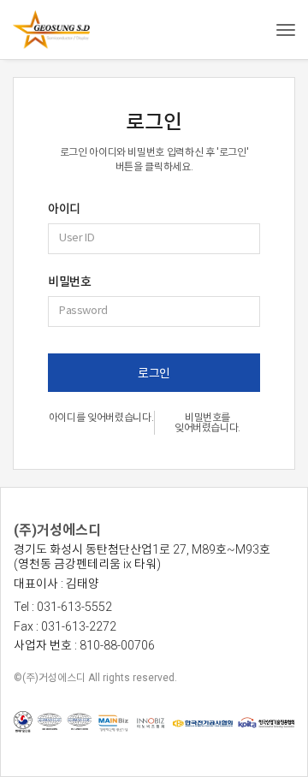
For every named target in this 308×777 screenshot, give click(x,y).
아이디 (64, 209)
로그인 (154, 373)
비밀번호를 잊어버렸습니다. (207, 423)
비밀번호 (69, 282)
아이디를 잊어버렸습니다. (101, 418)
